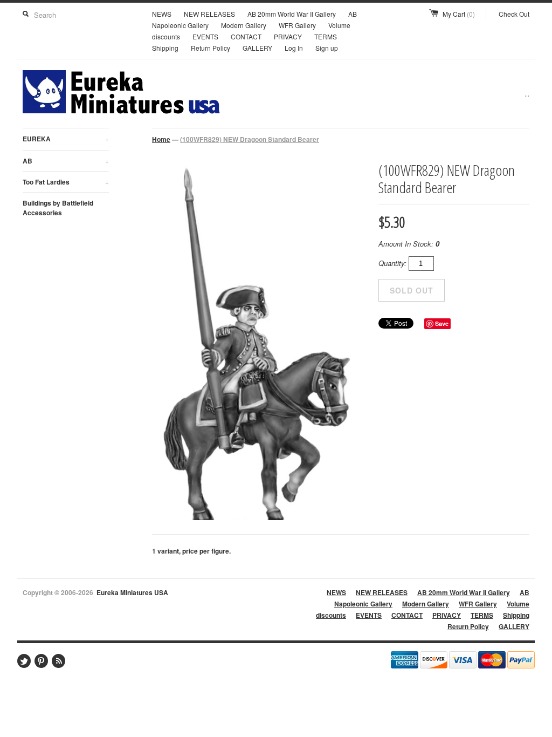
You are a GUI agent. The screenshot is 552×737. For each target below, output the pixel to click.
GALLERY (257, 47)
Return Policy (210, 47)
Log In (294, 47)
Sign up (326, 47)
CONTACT (246, 36)
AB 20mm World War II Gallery (291, 13)
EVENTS (205, 36)
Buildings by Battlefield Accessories (58, 207)
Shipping (165, 47)
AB (66, 161)
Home (161, 139)
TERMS (325, 36)
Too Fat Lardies (66, 182)
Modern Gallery (243, 25)
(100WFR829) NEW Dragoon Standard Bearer (249, 139)
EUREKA (66, 139)
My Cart (459, 13)
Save (441, 323)
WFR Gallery (297, 25)
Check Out (514, 13)
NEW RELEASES (209, 13)
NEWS (161, 13)
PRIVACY (288, 36)
